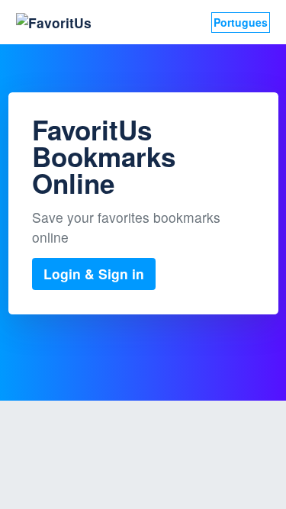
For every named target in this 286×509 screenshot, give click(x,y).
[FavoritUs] (54, 22)
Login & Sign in (93, 273)
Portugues (241, 22)
